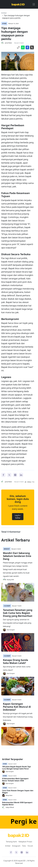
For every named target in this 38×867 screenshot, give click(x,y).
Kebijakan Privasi (25, 841)
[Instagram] (15, 475)
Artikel (3, 13)
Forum (30, 846)
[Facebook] (3, 475)
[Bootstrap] (18, 836)
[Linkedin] (21, 475)
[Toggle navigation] (34, 4)
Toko (24, 846)
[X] (9, 475)
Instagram (16, 846)
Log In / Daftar (18, 516)
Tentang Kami (11, 841)
